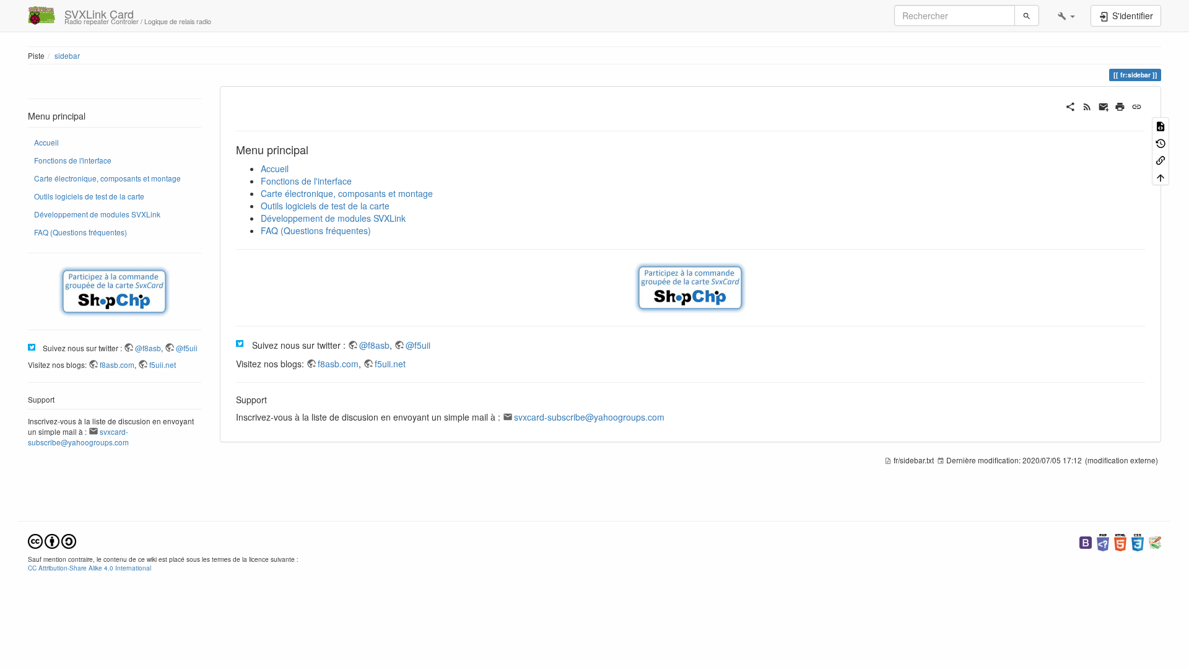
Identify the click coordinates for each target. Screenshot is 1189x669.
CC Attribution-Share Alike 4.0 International (89, 567)
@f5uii (187, 348)
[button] (1066, 15)
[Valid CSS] (1137, 541)
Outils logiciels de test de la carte (89, 196)
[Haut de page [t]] (1160, 176)
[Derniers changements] (1087, 105)
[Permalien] (1136, 105)
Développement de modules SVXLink (97, 214)
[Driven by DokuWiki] (1155, 541)
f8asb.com (117, 364)
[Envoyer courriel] (1104, 105)
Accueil (46, 142)
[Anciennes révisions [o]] (1160, 142)
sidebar (67, 55)
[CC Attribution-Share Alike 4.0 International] (52, 540)
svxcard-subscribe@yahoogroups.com (78, 436)
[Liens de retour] (1160, 159)
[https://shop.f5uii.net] (114, 291)
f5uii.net (162, 364)
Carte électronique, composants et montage (107, 178)
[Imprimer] (1120, 105)
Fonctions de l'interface (72, 160)
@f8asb (148, 348)
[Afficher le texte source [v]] (1160, 125)
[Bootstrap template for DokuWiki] (1085, 541)
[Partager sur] (1070, 105)
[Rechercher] (1026, 15)
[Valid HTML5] (1120, 541)
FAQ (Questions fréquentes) (80, 232)
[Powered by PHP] (1103, 541)
